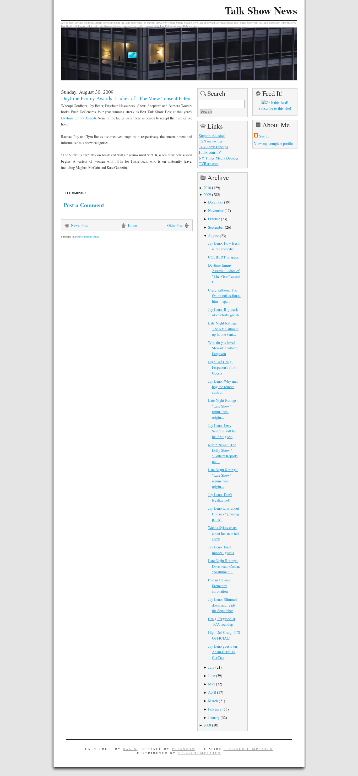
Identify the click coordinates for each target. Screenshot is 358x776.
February (214, 709)
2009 (207, 194)
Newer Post (79, 225)
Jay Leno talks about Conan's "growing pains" (223, 514)
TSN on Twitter (211, 141)
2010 (207, 187)
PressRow (184, 749)
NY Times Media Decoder (218, 158)
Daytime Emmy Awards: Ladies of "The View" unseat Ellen (125, 98)
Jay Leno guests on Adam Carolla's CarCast (222, 652)
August (213, 235)
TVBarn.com (209, 163)
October (214, 218)
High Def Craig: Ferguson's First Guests (222, 367)
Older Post (175, 225)
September (216, 227)
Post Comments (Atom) (87, 236)
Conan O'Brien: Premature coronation (220, 585)
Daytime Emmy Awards (78, 117)
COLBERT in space (223, 257)
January (214, 717)
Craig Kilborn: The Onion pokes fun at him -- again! (224, 296)
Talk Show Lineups (213, 146)
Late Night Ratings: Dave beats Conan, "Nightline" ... (224, 566)
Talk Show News (261, 10)
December (215, 202)
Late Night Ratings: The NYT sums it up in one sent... (223, 329)
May (211, 683)
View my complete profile (273, 143)
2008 (207, 725)
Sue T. (264, 136)
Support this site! (212, 135)
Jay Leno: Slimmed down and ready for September (222, 605)
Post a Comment (84, 205)
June (211, 675)
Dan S (130, 749)
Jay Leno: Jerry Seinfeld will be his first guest (222, 431)
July (211, 667)
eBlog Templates (199, 753)
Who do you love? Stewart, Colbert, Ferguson (223, 348)
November (216, 210)
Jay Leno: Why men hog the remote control (223, 387)
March (213, 700)
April (212, 692)
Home (132, 225)
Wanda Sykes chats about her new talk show (224, 533)
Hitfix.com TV (210, 152)
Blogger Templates (248, 749)
